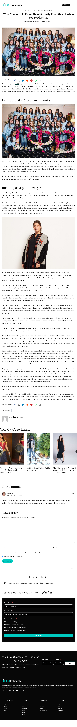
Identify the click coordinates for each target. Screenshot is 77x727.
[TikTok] (24, 690)
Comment (6, 523)
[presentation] (12, 449)
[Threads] (13, 690)
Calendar (41, 708)
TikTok (17, 84)
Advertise (5, 706)
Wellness (49, 10)
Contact (5, 710)
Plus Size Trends (36, 10)
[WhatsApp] (35, 80)
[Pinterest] (31, 80)
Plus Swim (42, 705)
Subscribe (38, 635)
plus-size (47, 195)
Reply (72, 493)
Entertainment (24, 708)
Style (23, 705)
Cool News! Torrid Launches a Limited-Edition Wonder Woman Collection (11, 470)
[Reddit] (27, 80)
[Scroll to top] (3, 722)
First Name (8, 603)
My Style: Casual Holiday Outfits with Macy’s (38, 469)
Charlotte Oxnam (28, 21)
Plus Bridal (42, 706)
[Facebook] (15, 80)
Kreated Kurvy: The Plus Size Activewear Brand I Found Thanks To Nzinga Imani (31, 583)
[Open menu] (72, 5)
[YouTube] (17, 690)
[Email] (40, 80)
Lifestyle (23, 710)
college (12, 399)
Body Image (28, 10)
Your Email (8, 611)
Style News (44, 10)
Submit (70, 663)
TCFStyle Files (60, 710)
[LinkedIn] (23, 80)
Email (30, 548)
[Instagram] (10, 690)
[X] (19, 80)
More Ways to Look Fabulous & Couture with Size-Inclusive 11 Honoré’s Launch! (64, 470)
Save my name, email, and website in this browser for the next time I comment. (27, 553)
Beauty (23, 706)
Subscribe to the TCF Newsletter (13, 556)
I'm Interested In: (10, 619)
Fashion (59, 705)
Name (5, 548)
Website (55, 548)
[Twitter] (6, 690)
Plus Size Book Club (43, 710)
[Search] (72, 568)
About (5, 705)
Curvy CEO (23, 714)
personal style (7, 410)
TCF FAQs (5, 708)
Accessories (60, 708)
